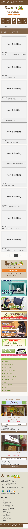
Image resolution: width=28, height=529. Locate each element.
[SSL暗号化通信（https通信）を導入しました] (14, 233)
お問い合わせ (14, 270)
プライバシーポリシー (8, 520)
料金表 (5, 382)
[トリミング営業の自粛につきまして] (14, 103)
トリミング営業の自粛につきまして (11, 120)
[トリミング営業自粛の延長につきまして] (14, 81)
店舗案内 (6, 361)
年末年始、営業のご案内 (8, 185)
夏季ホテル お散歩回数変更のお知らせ (11, 206)
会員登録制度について (9, 379)
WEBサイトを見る (14, 431)
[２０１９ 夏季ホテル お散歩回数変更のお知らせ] (14, 146)
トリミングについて (8, 364)
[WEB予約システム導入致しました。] (14, 211)
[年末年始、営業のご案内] (14, 168)
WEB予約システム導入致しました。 (11, 228)
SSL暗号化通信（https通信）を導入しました (13, 250)
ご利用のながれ (7, 367)
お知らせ (6, 387)
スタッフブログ (7, 390)
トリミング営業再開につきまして (10, 77)
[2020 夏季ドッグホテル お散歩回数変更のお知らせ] (14, 37)
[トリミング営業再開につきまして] (14, 60)
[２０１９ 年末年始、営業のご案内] (14, 125)
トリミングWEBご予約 (9, 370)
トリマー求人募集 (8, 385)
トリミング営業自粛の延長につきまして (12, 99)
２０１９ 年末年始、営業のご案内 (10, 142)
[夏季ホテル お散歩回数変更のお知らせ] (14, 189)
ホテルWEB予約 (8, 373)
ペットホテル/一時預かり (10, 376)
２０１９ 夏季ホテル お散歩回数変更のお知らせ (14, 163)
